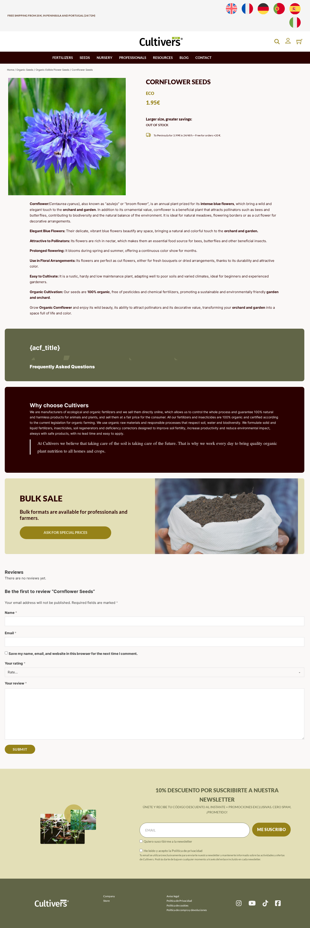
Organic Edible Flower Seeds (52, 69)
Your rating (15, 663)
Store (106, 900)
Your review (16, 683)
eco (150, 93)
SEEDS (85, 57)
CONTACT (203, 57)
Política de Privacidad (179, 900)
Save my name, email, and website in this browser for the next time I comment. (73, 653)
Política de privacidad (187, 851)
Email (10, 633)
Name (11, 612)
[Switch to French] (247, 9)
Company (109, 896)
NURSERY (104, 57)
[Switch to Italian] (295, 22)
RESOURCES (163, 57)
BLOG (184, 57)
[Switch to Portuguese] (279, 9)
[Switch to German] (263, 9)
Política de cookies (177, 905)
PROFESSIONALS (132, 57)
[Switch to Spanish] (295, 9)
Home (10, 69)
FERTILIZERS (62, 57)
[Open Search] (277, 41)
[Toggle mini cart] (299, 42)
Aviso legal (173, 896)
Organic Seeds (24, 69)
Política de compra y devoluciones (187, 910)
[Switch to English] (231, 9)
